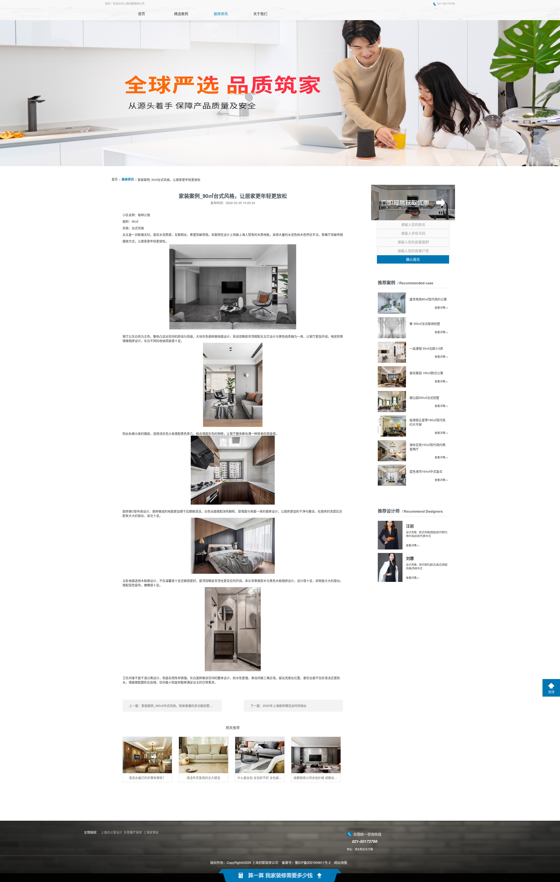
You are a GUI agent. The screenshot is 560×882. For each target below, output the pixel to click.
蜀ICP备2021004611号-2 (313, 862)
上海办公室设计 (111, 832)
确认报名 (413, 259)
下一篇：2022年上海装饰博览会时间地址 (278, 705)
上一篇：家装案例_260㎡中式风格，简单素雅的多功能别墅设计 (172, 705)
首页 (115, 179)
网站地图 (340, 862)
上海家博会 (151, 832)
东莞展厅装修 (133, 832)
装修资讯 (128, 179)
